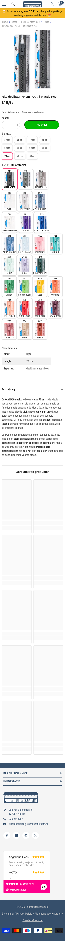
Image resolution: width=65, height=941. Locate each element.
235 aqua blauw (9, 243)
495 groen (9, 286)
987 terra (40, 329)
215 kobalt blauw (41, 222)
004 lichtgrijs (40, 179)
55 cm (19, 148)
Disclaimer (8, 913)
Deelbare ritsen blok (30, 22)
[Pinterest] (25, 835)
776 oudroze (9, 329)
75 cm (20, 156)
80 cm (32, 156)
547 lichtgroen (24, 286)
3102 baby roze (40, 243)
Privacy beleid (24, 913)
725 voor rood (24, 308)
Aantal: (5, 118)
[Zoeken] (13, 4)
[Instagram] (16, 835)
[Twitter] (35, 835)
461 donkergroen (40, 265)
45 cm (45, 139)
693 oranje (55, 286)
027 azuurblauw (39, 201)
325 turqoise (55, 243)
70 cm (46, 22)
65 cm (45, 148)
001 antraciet (9, 179)
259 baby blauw (24, 243)
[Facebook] (6, 835)
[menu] (4, 4)
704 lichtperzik (9, 308)
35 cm (19, 139)
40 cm (32, 139)
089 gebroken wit (9, 222)
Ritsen (14, 22)
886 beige (24, 329)
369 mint (9, 265)
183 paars (26, 222)
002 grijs (25, 179)
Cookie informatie (32, 920)
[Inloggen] (52, 4)
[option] (32, 61)
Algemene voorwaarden (48, 913)
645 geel (40, 286)
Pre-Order (41, 124)
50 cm (7, 148)
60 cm (32, 148)
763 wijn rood (55, 308)
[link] (17, 523)
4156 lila (24, 265)
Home (5, 22)
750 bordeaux (40, 308)
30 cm (7, 139)
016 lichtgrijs (24, 201)
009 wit (9, 201)
